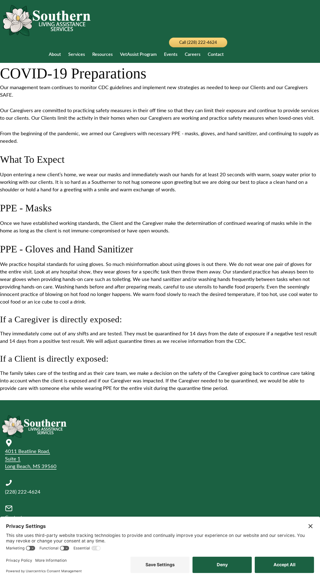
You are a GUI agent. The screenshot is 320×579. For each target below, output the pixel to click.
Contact (216, 54)
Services (76, 54)
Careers (192, 54)
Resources (102, 54)
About (55, 54)
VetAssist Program (138, 54)
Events (171, 54)
